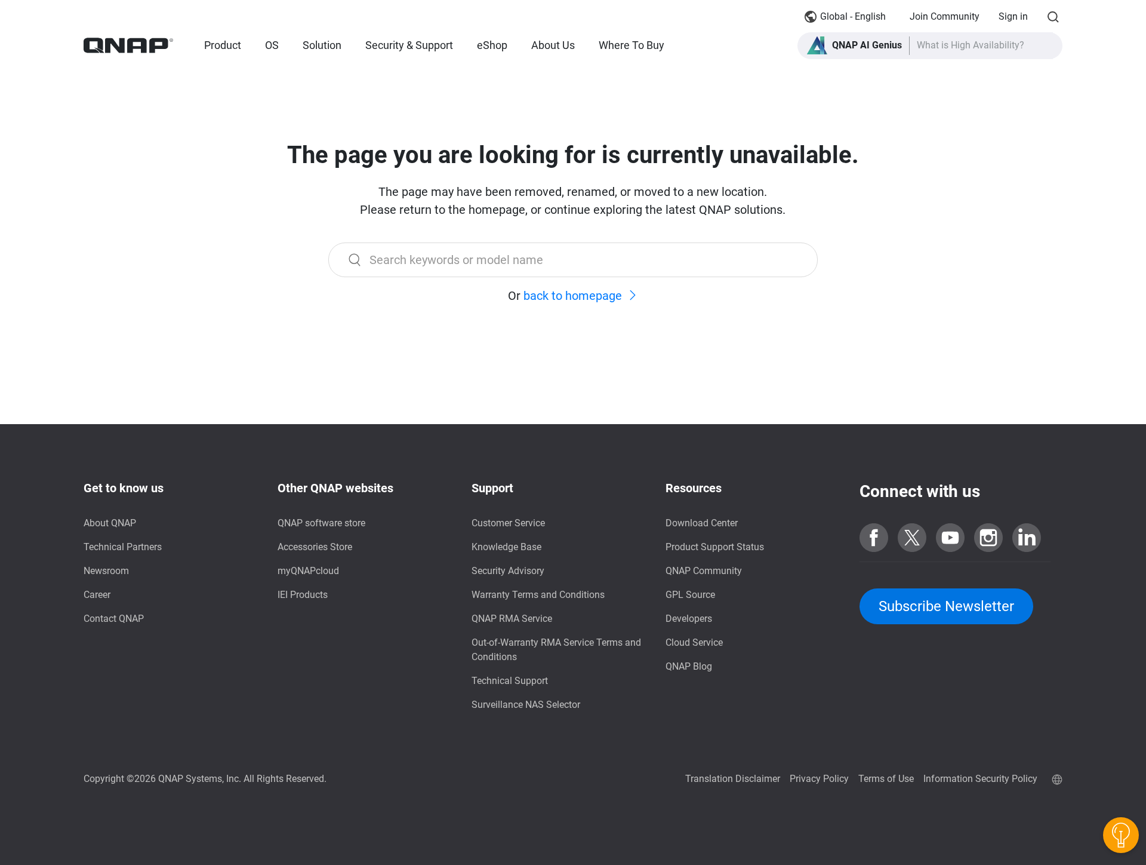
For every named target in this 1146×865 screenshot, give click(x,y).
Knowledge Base (506, 547)
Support (492, 488)
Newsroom (106, 570)
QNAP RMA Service (512, 618)
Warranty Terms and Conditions (538, 594)
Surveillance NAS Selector (526, 704)
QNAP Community (704, 570)
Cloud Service (694, 642)
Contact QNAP (114, 618)
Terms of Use (886, 778)
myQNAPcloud (308, 570)
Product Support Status (715, 547)
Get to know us (124, 488)
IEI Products (303, 594)
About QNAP (110, 523)
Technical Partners (123, 547)
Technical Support (510, 680)
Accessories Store (315, 547)
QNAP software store (321, 523)
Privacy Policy (819, 778)
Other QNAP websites (335, 488)
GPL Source (690, 594)
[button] (929, 45)
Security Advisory (508, 570)
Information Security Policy (980, 778)
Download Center (702, 523)
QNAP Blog (689, 666)
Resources (694, 488)
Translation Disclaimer (732, 778)
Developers (689, 618)
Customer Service (508, 523)
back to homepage (572, 296)
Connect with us (920, 491)
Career (97, 594)
